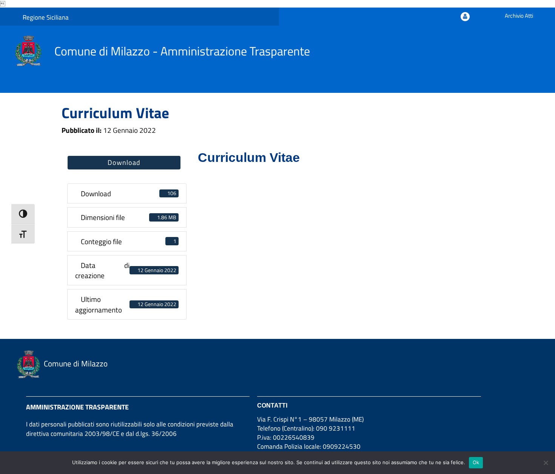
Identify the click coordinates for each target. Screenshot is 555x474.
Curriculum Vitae (115, 113)
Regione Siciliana (46, 17)
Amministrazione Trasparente (77, 407)
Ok (476, 462)
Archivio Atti (519, 15)
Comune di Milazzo (76, 363)
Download (124, 162)
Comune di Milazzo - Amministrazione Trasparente (182, 51)
